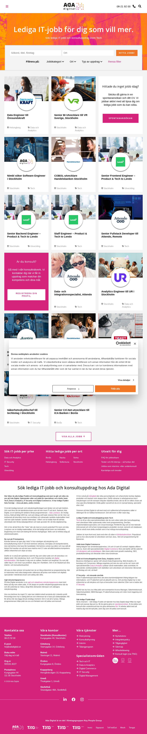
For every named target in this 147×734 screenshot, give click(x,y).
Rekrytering (84, 636)
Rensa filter (114, 61)
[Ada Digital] (73, 4)
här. (116, 606)
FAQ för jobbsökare (110, 457)
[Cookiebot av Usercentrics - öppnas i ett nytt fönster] (118, 343)
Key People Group (93, 720)
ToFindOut (112, 727)
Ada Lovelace (54, 513)
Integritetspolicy (122, 639)
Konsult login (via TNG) (126, 654)
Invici (90, 727)
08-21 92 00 (9, 638)
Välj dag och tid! (11, 655)
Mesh (122, 727)
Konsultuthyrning (87, 639)
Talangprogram (86, 647)
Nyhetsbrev (120, 636)
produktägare (96, 551)
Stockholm (61, 127)
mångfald (92, 496)
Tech (32, 188)
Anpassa (71, 388)
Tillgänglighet (121, 643)
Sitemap (119, 647)
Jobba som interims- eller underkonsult (119, 466)
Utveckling (129, 188)
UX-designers (81, 551)
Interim (82, 643)
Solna (76, 457)
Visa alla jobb (72, 436)
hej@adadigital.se (12, 647)
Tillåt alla (115, 388)
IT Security (35, 422)
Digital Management (88, 675)
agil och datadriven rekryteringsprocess (43, 582)
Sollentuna (64, 462)
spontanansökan (121, 604)
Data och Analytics (12, 457)
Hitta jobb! (127, 53)
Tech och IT (84, 661)
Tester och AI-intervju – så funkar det (118, 462)
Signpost (100, 727)
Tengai (132, 727)
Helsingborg (15, 127)
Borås (59, 422)
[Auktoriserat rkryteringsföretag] (130, 660)
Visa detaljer (124, 380)
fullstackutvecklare (124, 535)
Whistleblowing (122, 650)
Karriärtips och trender (111, 470)
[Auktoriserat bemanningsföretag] (123, 660)
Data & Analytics (96, 566)
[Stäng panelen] (135, 344)
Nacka (62, 457)
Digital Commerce (111, 549)
